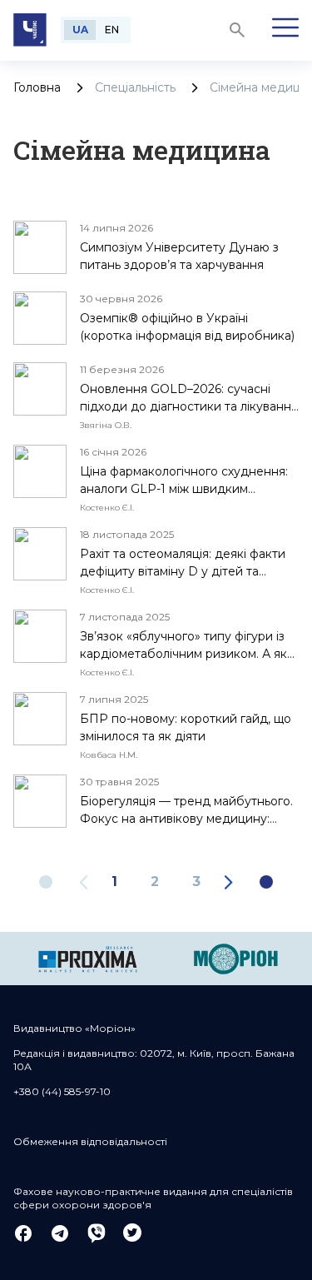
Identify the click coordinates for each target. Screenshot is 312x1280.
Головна (37, 87)
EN (112, 29)
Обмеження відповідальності (90, 1141)
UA (80, 29)
